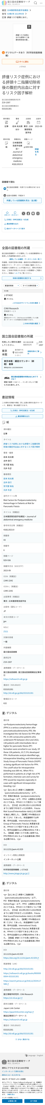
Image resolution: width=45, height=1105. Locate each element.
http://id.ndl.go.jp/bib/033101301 (18, 692)
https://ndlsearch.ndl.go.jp (15, 679)
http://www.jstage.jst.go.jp (15, 873)
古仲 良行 (7, 482)
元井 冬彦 (7, 489)
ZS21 (5, 631)
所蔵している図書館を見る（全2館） (22, 200)
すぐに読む (24, 61)
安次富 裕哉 (8, 486)
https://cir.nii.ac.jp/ (11, 997)
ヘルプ (16, 273)
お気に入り (7, 215)
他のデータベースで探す (16, 228)
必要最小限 (12, 1101)
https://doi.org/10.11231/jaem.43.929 (20, 957)
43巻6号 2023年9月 (15, 13)
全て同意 (33, 1101)
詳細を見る (37, 152)
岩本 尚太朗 (8, 478)
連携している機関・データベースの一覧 (24, 259)
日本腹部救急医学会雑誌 (17, 10)
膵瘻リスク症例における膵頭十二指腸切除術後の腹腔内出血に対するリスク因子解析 (21, 445)
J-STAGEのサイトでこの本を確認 (25, 303)
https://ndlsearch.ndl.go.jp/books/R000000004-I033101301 (22, 975)
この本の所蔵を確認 (30, 323)
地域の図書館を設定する (22, 278)
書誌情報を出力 (12, 224)
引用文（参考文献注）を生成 (17, 219)
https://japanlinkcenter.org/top (17, 1011)
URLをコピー (15, 215)
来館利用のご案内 (33, 352)
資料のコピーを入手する (11, 1075)
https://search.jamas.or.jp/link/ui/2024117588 (22, 982)
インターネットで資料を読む (13, 1071)
